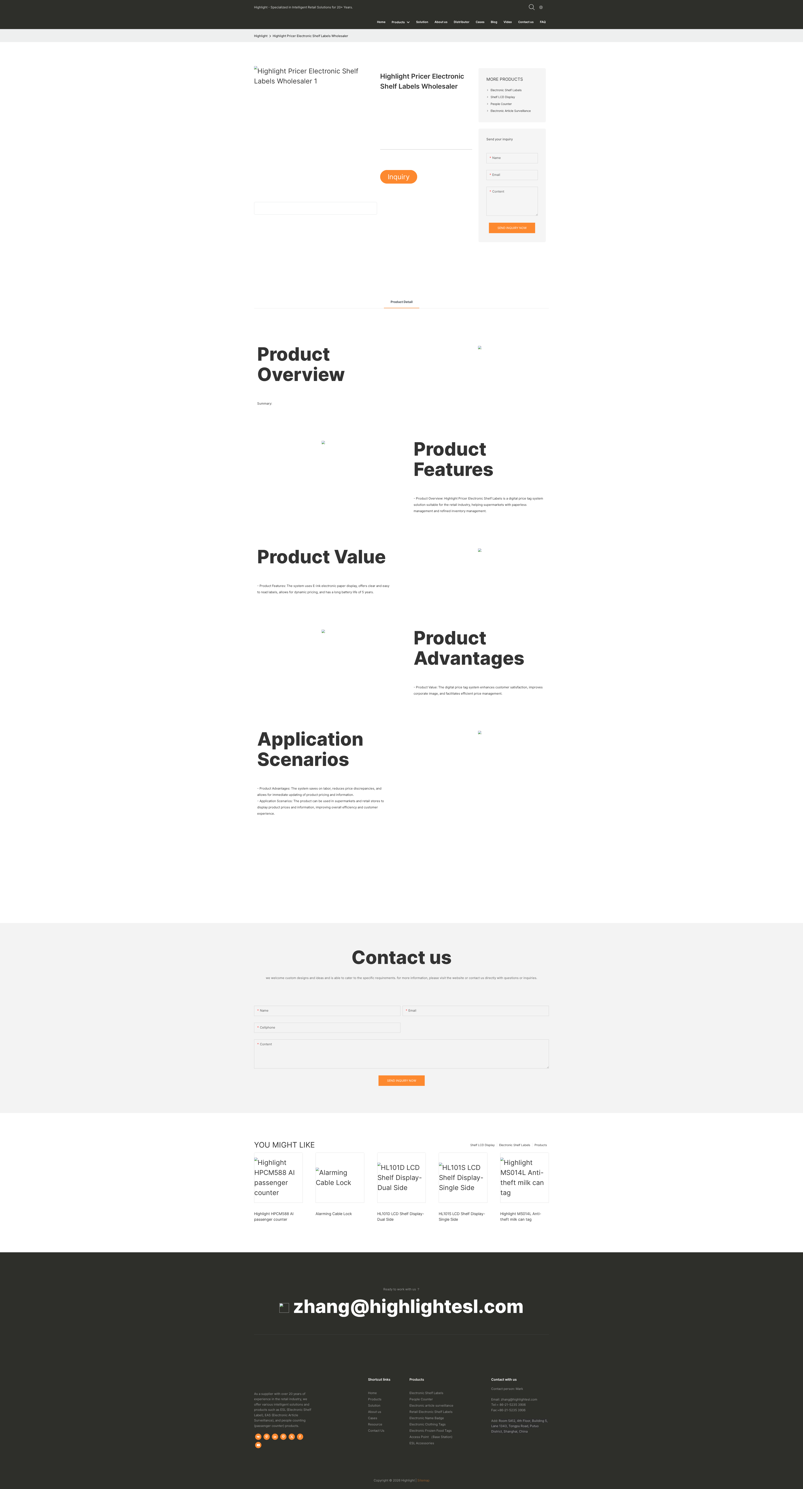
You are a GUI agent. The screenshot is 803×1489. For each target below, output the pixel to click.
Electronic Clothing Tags (427, 1424)
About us (374, 1412)
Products (540, 1145)
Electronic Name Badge (426, 1418)
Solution (374, 1405)
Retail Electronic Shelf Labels (431, 1412)
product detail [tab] (402, 302)
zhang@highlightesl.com (408, 1306)
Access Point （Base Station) (430, 1437)
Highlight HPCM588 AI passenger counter (274, 1217)
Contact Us (376, 1431)
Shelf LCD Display (482, 1145)
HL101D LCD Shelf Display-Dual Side (400, 1217)
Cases (372, 1418)
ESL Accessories (421, 1443)
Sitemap (423, 1480)
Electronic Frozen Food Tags (430, 1431)
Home (372, 1393)
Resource (375, 1424)
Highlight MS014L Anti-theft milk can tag (520, 1217)
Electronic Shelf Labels (514, 1145)
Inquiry (399, 177)
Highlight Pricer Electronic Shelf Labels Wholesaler (310, 36)
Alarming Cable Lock (334, 1214)
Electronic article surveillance (431, 1405)
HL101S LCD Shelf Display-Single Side (462, 1217)
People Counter (421, 1399)
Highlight (260, 36)
